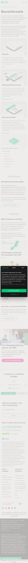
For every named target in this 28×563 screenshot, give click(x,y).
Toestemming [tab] (5, 267)
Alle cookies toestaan (14, 290)
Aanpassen (13, 294)
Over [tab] (23, 267)
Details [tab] (14, 267)
